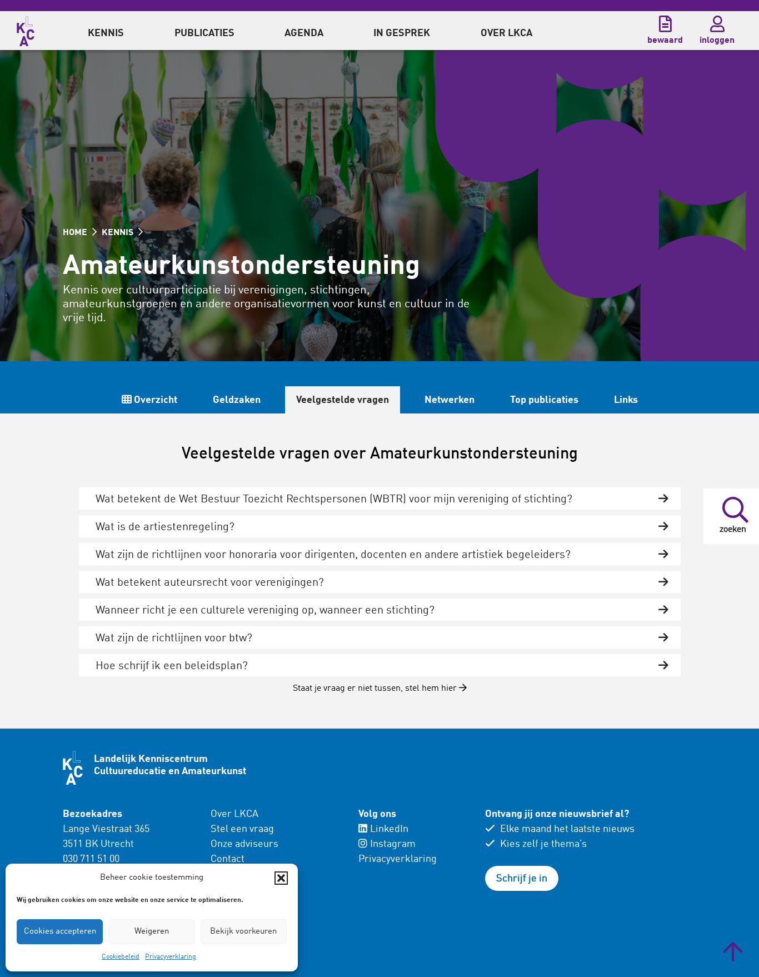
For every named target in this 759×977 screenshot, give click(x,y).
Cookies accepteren (60, 932)
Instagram (393, 844)
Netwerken (450, 400)
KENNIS (119, 232)
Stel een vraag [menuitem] (242, 829)
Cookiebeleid (120, 957)
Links (626, 400)
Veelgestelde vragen (342, 400)
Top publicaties (544, 400)
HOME (76, 232)
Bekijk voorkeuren (243, 932)
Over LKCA (234, 814)
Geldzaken (237, 400)
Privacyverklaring (170, 957)
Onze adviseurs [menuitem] (244, 844)
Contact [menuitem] (227, 859)
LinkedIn (389, 829)
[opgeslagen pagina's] (665, 24)
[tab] (380, 498)
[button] (281, 878)
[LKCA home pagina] (26, 29)
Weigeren (151, 932)
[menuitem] (106, 30)
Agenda (303, 33)
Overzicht (154, 400)
